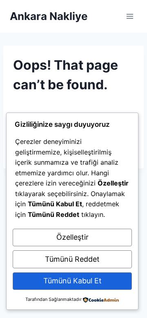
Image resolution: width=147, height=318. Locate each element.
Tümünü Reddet (72, 259)
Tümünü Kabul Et (72, 280)
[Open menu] (129, 16)
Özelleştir (72, 237)
